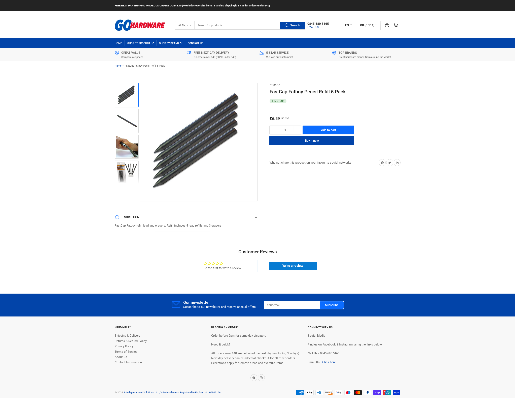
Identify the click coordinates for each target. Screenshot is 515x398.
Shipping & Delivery (127, 335)
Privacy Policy (124, 346)
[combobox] (250, 25)
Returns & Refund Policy (131, 341)
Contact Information (128, 362)
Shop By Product (138, 43)
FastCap (275, 84)
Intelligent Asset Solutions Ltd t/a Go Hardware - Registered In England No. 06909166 (172, 392)
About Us (121, 357)
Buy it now (312, 140)
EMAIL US (313, 27)
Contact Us (195, 43)
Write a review (292, 266)
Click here (329, 362)
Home (118, 43)
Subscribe (331, 305)
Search (295, 25)
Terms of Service (126, 352)
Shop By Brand (169, 43)
